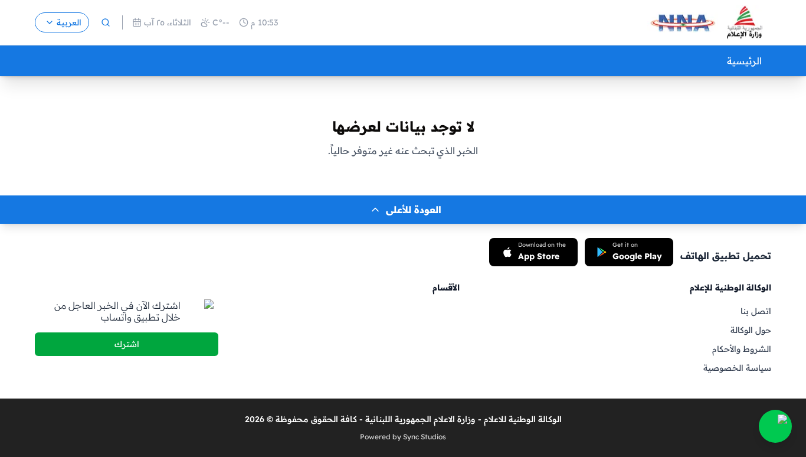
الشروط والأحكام (741, 349)
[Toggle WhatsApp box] (775, 426)
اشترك (126, 344)
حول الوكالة (750, 330)
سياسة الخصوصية (737, 368)
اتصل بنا (756, 311)
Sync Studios (424, 436)
